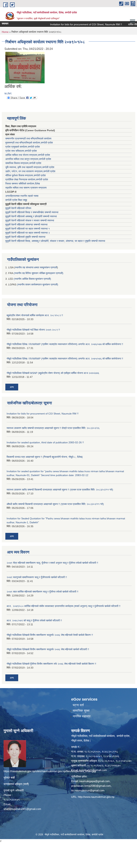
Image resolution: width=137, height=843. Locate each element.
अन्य (12, 387)
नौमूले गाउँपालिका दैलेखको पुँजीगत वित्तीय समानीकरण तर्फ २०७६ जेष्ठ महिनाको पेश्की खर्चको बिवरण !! (51, 663)
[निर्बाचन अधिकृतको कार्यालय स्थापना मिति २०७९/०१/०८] (25, 67)
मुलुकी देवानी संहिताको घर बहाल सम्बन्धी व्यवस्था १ (27, 228)
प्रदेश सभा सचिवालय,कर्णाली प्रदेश (21, 150)
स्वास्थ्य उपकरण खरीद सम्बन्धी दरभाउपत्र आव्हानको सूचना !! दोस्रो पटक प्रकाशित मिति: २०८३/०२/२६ (53, 428)
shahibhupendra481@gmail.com (22, 808)
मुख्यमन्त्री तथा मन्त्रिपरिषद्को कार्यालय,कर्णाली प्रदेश (29, 142)
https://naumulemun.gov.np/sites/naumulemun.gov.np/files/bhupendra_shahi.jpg (50, 771)
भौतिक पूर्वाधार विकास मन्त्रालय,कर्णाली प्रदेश (25, 175)
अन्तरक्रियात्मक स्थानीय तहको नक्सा (21, 195)
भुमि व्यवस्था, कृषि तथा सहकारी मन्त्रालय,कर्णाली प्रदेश (29, 167)
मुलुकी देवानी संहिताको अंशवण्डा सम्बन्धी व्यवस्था (26, 224)
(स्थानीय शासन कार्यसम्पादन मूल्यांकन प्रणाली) (37, 284)
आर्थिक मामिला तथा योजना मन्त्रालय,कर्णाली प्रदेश (27, 154)
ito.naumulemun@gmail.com (88, 790)
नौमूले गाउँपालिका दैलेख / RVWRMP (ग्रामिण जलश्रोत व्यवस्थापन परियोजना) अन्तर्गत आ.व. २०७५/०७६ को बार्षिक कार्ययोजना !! (65, 358)
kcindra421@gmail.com (93, 770)
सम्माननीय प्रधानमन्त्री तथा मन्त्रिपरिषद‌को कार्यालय (28, 138)
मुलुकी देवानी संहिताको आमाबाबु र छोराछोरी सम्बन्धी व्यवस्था (31, 216)
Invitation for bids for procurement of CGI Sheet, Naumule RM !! (78, 24)
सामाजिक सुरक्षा (81, 710)
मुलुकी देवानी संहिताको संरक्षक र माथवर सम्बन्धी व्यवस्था (29, 220)
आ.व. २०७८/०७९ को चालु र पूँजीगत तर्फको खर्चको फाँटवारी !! (34, 620)
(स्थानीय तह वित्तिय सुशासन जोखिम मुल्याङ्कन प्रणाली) (38, 273)
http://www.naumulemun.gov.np (96, 796)
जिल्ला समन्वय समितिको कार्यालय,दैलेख (22, 183)
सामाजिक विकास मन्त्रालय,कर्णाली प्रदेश (23, 163)
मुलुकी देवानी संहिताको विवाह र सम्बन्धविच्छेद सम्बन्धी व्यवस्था (31, 212)
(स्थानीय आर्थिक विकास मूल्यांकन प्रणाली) (32, 278)
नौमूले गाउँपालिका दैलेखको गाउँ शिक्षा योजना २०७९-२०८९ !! (33, 329)
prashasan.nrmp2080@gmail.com (91, 785)
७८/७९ (8, 93)
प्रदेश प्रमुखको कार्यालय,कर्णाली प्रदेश (22, 146)
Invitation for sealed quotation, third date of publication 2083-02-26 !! (45, 442)
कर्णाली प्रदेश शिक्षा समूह (16, 200)
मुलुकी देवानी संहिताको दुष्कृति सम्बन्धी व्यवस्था (25, 236)
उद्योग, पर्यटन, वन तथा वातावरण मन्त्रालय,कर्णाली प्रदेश (30, 171)
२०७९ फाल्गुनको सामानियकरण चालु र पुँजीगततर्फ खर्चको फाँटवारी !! (37, 577)
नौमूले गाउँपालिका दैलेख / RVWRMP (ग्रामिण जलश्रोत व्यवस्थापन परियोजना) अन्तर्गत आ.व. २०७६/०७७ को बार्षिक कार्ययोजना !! (65, 344)
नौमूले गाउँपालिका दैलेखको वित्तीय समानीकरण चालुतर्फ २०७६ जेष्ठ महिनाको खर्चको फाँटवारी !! (48, 649)
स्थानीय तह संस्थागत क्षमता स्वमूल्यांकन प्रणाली (36, 267)
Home (5, 31)
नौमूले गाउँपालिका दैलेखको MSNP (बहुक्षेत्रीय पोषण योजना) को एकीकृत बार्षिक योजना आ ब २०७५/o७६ (53, 373)
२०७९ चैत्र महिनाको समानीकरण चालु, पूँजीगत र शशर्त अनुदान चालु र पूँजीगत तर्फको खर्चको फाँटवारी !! (52, 562)
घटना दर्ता (78, 705)
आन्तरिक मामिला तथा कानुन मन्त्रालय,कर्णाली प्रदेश (28, 159)
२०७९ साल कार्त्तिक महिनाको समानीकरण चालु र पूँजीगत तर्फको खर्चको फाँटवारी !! (42, 591)
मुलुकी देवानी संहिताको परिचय (18, 208)
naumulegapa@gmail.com (94, 781)
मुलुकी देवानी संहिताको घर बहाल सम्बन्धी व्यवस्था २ (27, 232)
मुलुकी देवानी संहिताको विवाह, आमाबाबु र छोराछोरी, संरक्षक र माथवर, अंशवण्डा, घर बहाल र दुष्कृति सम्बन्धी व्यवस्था (55, 240)
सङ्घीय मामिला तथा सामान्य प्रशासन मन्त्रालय (26, 187)
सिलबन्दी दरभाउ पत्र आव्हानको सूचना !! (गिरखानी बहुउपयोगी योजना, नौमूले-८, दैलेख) (45, 456)
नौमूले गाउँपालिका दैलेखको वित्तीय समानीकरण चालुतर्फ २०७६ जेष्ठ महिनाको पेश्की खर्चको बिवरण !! (50, 634)
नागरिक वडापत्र (81, 716)
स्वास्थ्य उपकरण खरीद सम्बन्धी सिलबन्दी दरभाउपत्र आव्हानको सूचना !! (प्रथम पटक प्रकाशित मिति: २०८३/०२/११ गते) (60, 489)
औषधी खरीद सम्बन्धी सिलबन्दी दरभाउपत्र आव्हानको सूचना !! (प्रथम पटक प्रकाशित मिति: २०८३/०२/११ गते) (55, 504)
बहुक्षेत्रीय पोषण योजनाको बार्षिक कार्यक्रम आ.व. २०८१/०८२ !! (35, 315)
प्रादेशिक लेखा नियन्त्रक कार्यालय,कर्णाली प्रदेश (26, 179)
